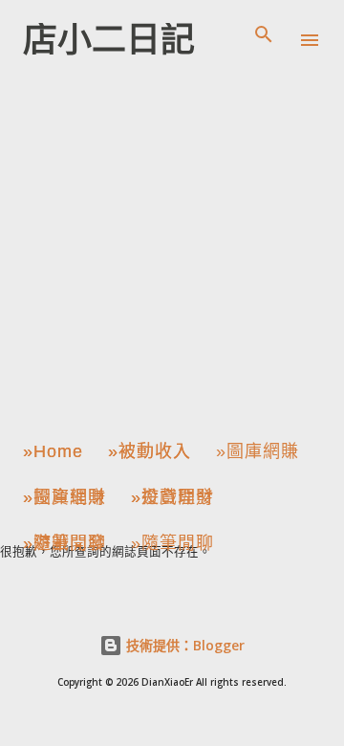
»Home (53, 451)
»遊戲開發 (172, 497)
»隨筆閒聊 (64, 543)
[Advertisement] (172, 252)
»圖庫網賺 (257, 451)
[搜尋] (263, 34)
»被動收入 (149, 451)
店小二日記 (109, 39)
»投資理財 (64, 497)
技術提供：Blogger (183, 645)
